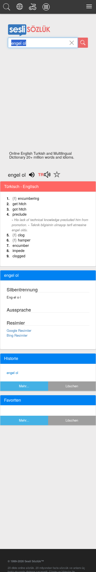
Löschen (72, 385)
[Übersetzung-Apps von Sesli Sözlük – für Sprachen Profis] (47, 8)
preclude (20, 214)
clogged (19, 255)
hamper (24, 240)
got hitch (19, 209)
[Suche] (83, 43)
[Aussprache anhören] (44, 176)
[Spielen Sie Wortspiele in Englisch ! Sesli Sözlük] (33, 8)
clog (21, 234)
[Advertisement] (48, 101)
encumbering (28, 198)
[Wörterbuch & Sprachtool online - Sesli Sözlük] (7, 8)
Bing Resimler (17, 335)
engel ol (12, 372)
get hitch (19, 203)
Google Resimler (19, 330)
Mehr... (24, 385)
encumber (21, 245)
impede (19, 250)
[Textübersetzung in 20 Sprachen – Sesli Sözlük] (20, 8)
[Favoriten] (55, 177)
